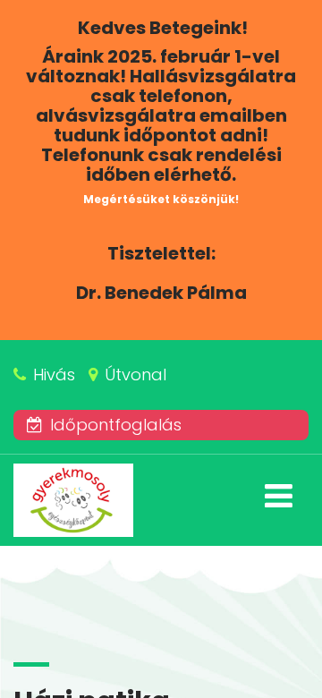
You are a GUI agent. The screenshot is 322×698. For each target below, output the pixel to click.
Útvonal (135, 374)
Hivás (54, 374)
